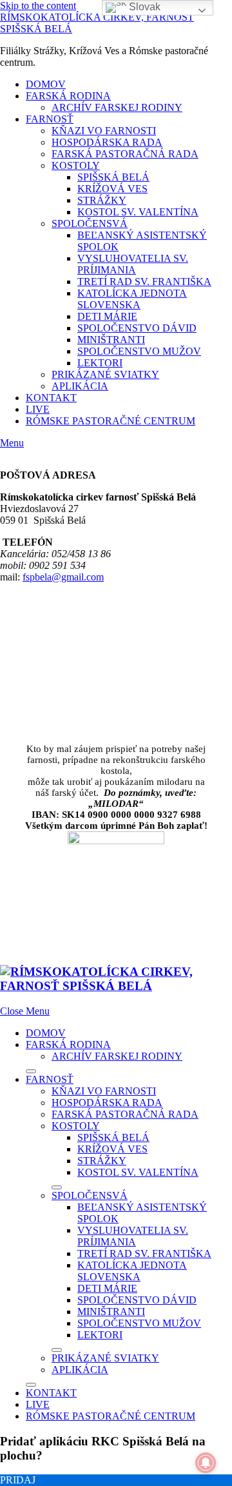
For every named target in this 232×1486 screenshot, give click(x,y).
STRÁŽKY (101, 200)
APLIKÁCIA (80, 386)
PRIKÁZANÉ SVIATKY (105, 374)
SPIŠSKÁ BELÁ (113, 177)
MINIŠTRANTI (111, 339)
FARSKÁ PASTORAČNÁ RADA (125, 153)
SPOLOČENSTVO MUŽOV (139, 351)
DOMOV (46, 84)
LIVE (38, 409)
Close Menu (25, 1011)
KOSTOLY (76, 165)
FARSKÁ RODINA (68, 95)
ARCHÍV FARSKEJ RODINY (117, 107)
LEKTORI (99, 362)
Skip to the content (38, 5)
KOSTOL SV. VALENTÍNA (137, 211)
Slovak (143, 6)
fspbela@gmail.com (63, 576)
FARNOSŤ (49, 119)
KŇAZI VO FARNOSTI (104, 130)
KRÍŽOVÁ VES (112, 188)
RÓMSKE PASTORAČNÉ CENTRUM (110, 420)
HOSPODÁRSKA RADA (107, 142)
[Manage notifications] (205, 1462)
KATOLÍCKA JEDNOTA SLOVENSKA (132, 299)
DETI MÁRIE (107, 316)
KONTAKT (51, 397)
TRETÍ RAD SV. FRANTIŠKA (144, 281)
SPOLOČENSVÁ (90, 223)
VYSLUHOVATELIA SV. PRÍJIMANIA (132, 264)
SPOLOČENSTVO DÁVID (137, 327)
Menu (12, 442)
